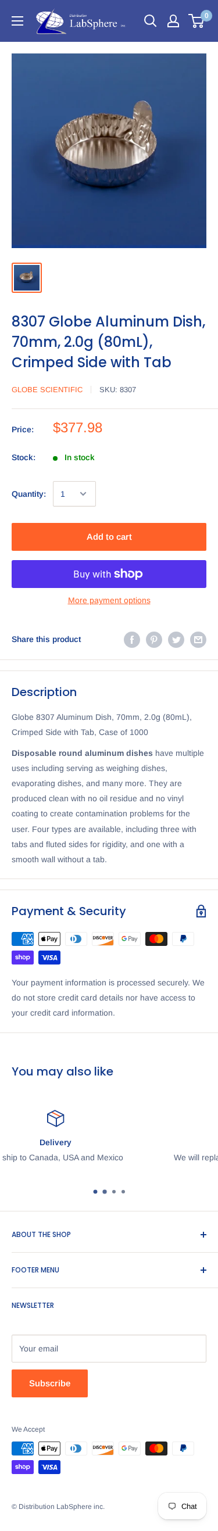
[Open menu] (17, 21)
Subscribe (49, 1383)
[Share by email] (198, 639)
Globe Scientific (47, 389)
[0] (197, 21)
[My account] (173, 21)
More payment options (109, 600)
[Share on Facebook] (132, 639)
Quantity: (29, 494)
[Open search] (150, 21)
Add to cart (109, 537)
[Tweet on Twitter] (176, 639)
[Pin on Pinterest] (154, 639)
